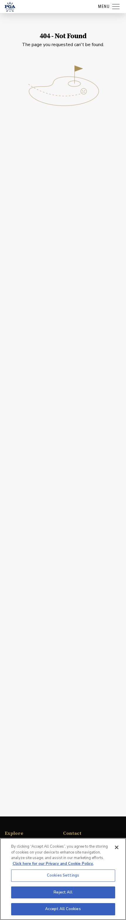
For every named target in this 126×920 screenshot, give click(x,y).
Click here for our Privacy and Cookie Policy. (53, 863)
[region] (63, 879)
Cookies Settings (63, 875)
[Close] (116, 847)
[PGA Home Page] (10, 6)
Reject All (63, 892)
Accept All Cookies (63, 909)
